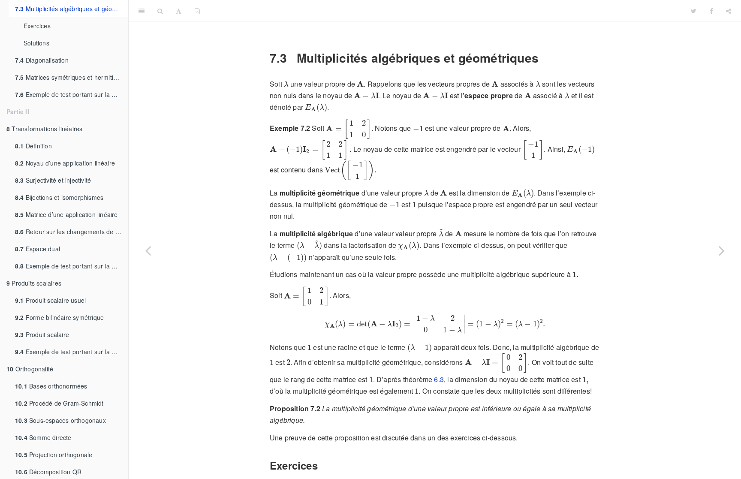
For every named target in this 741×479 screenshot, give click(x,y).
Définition (33, 146)
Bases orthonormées (51, 386)
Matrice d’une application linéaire (66, 214)
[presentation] (286, 83)
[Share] (729, 10)
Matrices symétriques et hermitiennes (71, 77)
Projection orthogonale (53, 454)
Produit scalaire (42, 334)
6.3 (439, 379)
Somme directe (43, 437)
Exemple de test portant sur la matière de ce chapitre (71, 94)
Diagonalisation (42, 60)
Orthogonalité (29, 369)
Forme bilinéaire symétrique (59, 317)
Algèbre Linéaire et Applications (445, 10)
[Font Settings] (178, 10)
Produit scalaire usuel (50, 300)
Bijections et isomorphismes (59, 197)
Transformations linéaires (44, 128)
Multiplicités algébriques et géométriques (71, 8)
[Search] (160, 10)
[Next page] (721, 250)
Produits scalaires (33, 283)
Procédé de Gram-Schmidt (59, 403)
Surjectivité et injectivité (53, 180)
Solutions (36, 43)
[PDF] (197, 10)
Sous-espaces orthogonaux (60, 420)
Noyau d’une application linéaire (65, 163)
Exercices (37, 25)
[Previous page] (148, 250)
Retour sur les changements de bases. (71, 231)
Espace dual (37, 248)
